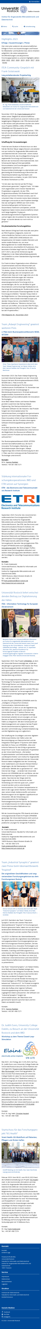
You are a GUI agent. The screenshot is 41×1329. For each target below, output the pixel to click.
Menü (5, 26)
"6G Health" (34, 1180)
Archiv (4, 63)
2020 (18, 60)
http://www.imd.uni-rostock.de (13, 583)
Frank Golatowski (14, 1229)
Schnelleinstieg (30, 26)
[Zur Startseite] (20, 9)
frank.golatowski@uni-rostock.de (16, 581)
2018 (27, 60)
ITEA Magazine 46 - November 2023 (15, 315)
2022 (8, 60)
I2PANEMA (28, 661)
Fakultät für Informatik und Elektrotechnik (15, 1295)
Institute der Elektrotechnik (10, 1293)
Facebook (7, 1312)
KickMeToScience (7, 1297)
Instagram (7, 1317)
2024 (3, 60)
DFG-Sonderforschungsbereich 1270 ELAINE (18, 1104)
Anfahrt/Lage (6, 1252)
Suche (16, 26)
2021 (13, 60)
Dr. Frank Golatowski (22, 114)
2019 (23, 60)
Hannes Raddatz (12, 462)
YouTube (6, 1314)
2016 (37, 60)
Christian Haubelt (22, 1113)
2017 (32, 60)
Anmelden (35, 1)
